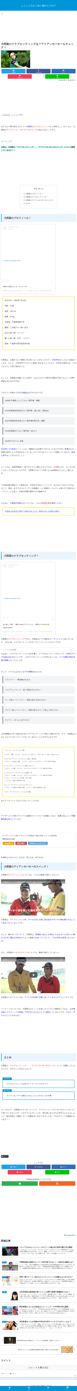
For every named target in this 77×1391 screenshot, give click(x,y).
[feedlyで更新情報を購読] (20, 1183)
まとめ (27, 203)
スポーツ (5, 1156)
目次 (35, 189)
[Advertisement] (38, 27)
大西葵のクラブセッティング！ (36, 197)
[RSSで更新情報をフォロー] (57, 1183)
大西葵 (5, 290)
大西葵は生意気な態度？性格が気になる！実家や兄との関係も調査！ (33, 511)
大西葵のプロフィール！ (34, 194)
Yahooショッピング (37, 843)
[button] (71, 650)
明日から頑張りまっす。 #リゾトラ (14, 286)
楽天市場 (20, 843)
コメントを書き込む (38, 1367)
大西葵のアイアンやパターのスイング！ (39, 200)
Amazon (8, 843)
